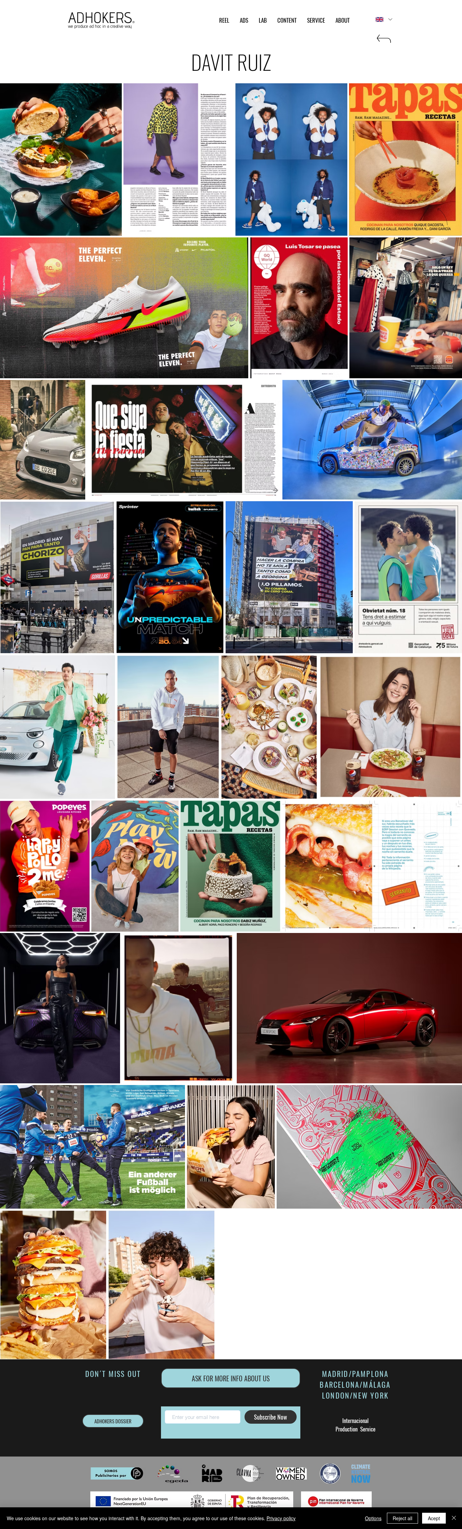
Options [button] (373, 1518)
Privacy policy (281, 1518)
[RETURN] (383, 41)
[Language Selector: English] (383, 19)
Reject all (402, 1518)
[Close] (454, 1518)
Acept (434, 1518)
